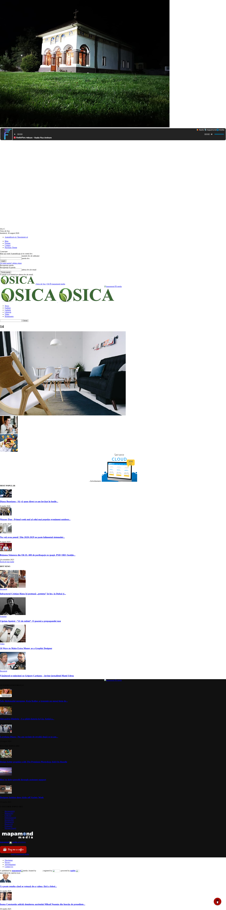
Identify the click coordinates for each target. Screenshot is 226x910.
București (3, 589)
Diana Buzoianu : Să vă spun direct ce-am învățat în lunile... (29, 501)
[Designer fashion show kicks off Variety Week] (6, 793)
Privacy (7, 862)
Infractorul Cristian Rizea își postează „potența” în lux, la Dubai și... (33, 593)
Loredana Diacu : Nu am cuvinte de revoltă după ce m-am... (29, 737)
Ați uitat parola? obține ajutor (11, 263)
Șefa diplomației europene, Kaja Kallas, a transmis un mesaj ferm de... (34, 701)
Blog (6, 241)
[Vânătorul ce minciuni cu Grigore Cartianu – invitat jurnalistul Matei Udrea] (13, 669)
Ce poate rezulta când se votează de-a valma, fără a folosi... (28, 886)
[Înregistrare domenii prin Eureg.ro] (56, 871)
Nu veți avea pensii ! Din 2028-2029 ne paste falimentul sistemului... (32, 537)
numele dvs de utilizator (30, 256)
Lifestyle (8, 312)
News (7, 306)
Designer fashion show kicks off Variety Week (22, 797)
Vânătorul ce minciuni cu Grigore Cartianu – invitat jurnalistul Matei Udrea (37, 675)
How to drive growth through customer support (23, 779)
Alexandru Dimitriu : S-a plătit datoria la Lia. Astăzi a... (27, 719)
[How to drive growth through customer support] (6, 775)
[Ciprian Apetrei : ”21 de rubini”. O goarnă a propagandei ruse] (13, 614)
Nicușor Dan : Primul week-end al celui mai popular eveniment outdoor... (35, 519)
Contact (7, 245)
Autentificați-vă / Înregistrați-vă (16, 237)
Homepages (9, 316)
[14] (63, 415)
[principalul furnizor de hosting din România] (39, 871)
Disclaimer (9, 860)
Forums (7, 243)
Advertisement (10, 865)
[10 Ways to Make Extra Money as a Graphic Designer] (13, 642)
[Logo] (29, 302)
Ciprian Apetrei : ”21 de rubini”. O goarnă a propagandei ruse (30, 621)
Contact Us (9, 867)
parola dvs (25, 258)
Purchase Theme (11, 248)
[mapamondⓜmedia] (113, 286)
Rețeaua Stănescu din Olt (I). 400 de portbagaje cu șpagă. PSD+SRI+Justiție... (37, 555)
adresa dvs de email (29, 270)
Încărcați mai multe (7, 562)
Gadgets (8, 310)
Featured (3, 616)
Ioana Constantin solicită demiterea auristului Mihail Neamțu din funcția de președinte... (42, 904)
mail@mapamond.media (20, 854)
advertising (13, 842)
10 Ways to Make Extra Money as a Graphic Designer (26, 648)
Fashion (8, 308)
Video (7, 314)
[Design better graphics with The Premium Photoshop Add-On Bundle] (6, 757)
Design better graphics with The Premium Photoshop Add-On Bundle (33, 762)
